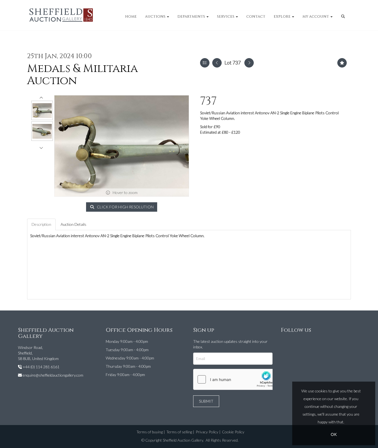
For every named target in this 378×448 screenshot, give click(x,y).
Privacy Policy (207, 431)
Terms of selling (179, 431)
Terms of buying (149, 431)
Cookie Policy (233, 431)
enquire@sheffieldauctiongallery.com (53, 375)
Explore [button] (282, 16)
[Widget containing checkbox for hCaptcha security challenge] (235, 379)
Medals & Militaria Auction (82, 74)
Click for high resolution (125, 206)
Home (131, 16)
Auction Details (73, 224)
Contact (255, 16)
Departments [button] (191, 16)
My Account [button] (316, 16)
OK (334, 434)
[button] (344, 16)
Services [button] (226, 16)
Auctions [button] (155, 16)
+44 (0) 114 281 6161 (41, 366)
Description (41, 224)
